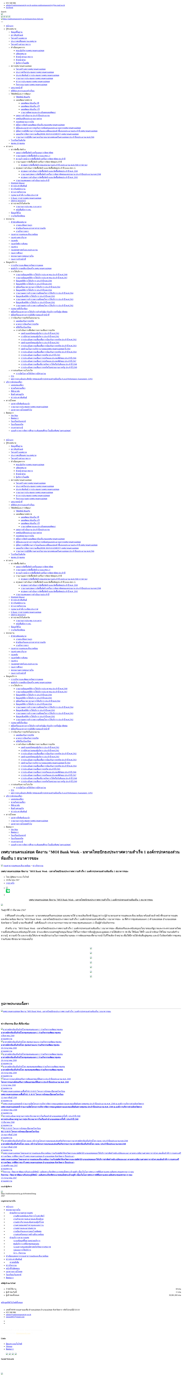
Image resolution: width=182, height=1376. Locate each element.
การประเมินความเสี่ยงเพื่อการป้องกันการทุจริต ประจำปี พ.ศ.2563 (49, 346)
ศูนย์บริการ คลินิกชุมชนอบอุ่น (26, 1244)
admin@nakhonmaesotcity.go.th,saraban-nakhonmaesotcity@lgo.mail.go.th (35, 5)
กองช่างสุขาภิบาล (18, 237)
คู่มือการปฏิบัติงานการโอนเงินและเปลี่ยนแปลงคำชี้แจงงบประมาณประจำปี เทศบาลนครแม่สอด (56, 131)
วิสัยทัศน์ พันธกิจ (23, 97)
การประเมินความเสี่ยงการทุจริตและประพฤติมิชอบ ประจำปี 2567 (48, 361)
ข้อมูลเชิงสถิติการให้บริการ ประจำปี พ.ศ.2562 (35, 302)
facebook (9, 7)
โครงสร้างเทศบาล (19, 38)
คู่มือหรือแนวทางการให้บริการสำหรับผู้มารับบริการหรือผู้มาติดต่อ (39, 312)
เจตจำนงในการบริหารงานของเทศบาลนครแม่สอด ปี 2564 (45, 349)
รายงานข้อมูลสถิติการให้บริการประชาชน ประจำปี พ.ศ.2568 (41, 275)
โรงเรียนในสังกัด (18, 140)
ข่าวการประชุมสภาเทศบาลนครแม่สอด (33, 81)
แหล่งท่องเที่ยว (17, 385)
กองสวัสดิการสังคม (19, 244)
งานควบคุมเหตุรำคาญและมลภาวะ (28, 1225)
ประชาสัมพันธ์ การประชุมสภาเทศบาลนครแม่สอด (37, 75)
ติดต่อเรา (15, 418)
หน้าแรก (9, 26)
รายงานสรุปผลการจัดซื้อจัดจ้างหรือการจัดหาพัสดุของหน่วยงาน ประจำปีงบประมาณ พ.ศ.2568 (61, 174)
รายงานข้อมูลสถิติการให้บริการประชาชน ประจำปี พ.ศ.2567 (41, 278)
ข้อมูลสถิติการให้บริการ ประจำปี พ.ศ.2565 (34, 284)
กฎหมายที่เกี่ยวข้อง (19, 309)
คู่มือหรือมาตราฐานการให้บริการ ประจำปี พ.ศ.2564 (38, 287)
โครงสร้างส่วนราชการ (21, 44)
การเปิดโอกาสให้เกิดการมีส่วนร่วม (31, 373)
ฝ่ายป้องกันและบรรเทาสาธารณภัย (31, 228)
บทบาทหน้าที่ (16, 88)
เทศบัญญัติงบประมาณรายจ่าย (29, 119)
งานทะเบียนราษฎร (24, 225)
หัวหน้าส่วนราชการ (24, 57)
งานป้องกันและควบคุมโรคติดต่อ (27, 1231)
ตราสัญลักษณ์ (17, 35)
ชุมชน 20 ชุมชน (18, 143)
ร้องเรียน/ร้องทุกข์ (13, 1275)
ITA (12, 376)
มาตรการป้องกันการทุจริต (27, 324)
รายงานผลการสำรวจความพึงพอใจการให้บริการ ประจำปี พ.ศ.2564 (44, 293)
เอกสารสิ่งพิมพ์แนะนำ (20, 404)
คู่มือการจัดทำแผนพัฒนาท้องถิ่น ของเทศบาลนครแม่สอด (40, 125)
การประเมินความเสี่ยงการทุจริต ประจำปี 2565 (40, 355)
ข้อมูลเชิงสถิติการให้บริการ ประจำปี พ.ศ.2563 (35, 296)
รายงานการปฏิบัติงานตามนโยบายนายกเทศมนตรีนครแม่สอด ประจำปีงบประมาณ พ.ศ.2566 (55, 137)
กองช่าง (14, 247)
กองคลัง (14, 240)
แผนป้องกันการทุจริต (25, 321)
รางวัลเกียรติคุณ (18, 216)
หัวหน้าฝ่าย (21, 60)
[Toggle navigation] (2, 21)
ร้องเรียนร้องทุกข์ (18, 421)
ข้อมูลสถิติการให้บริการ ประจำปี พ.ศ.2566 (34, 281)
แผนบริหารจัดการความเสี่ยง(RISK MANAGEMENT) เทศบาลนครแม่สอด (47, 134)
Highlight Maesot (18, 183)
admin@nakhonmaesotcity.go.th (18, 1315)
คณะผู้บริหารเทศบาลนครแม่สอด (30, 50)
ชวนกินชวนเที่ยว (18, 388)
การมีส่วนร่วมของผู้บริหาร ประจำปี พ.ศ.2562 (40, 336)
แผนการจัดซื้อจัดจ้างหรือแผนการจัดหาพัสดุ (34, 153)
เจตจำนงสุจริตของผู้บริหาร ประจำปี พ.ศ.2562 (40, 333)
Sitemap (9, 1346)
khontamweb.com (23, 1333)
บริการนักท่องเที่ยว (14, 382)
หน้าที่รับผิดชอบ (13, 1268)
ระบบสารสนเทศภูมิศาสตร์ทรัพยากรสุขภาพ (32, 1247)
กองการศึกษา (17, 253)
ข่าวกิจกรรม (38, 866)
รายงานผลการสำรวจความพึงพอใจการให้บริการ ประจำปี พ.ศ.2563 (44, 299)
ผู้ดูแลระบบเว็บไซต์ (14, 1344)
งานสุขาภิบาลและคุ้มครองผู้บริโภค (28, 1222)
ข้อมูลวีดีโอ (16, 213)
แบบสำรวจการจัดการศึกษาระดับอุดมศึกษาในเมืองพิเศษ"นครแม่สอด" (41, 431)
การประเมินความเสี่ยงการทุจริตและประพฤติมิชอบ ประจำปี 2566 (48, 358)
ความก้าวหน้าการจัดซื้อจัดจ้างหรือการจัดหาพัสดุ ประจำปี (40, 159)
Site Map (14, 415)
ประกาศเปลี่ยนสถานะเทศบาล (23, 41)
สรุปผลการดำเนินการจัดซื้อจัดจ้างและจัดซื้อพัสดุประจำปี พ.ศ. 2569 (49, 171)
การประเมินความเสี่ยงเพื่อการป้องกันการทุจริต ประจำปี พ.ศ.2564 (49, 352)
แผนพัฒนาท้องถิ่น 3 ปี (30, 109)
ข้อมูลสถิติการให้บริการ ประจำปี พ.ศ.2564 (34, 290)
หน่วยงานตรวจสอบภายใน (22, 256)
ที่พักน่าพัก (15, 391)
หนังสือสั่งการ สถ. (23, 210)
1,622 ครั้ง (10, 883)
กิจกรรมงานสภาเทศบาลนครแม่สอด (31, 85)
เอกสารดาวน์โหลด (14, 1271)
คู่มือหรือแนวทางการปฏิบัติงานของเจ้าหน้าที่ (30, 315)
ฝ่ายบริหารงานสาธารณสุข (21, 1213)
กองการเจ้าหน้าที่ (18, 259)
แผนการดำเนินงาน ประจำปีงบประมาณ (33, 115)
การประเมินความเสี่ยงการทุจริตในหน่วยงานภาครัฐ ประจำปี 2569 (49, 367)
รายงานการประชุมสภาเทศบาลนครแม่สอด (34, 78)
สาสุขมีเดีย (14, 1262)
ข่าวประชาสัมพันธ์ (19, 186)
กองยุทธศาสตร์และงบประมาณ (24, 250)
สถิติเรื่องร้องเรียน (23, 327)
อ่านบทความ (6, 1039)
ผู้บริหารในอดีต (22, 63)
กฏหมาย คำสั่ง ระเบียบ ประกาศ (24, 195)
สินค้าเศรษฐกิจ (17, 394)
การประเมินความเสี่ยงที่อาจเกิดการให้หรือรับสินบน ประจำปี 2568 (49, 364)
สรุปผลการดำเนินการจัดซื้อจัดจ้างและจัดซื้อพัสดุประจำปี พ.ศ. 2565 (49, 177)
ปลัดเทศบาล (21, 54)
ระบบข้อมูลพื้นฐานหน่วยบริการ (26, 1241)
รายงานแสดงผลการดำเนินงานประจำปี (32, 180)
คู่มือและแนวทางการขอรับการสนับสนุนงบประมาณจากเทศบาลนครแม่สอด (48, 128)
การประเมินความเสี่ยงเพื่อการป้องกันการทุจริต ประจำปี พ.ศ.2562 (49, 339)
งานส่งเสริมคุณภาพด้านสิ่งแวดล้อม (28, 1234)
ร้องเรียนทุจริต (17, 424)
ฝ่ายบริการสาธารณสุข (19, 1237)
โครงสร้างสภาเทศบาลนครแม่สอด (31, 69)
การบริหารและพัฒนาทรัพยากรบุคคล (27, 265)
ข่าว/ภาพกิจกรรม (18, 192)
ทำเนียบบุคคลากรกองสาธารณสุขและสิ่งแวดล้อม (27, 1256)
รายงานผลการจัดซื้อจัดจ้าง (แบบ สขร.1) (33, 156)
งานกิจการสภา (22, 231)
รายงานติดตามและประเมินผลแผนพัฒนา (38, 112)
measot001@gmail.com (15, 1317)
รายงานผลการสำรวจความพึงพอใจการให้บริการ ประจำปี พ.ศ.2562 (44, 305)
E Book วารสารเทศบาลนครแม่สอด (26, 198)
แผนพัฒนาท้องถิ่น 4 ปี (30, 106)
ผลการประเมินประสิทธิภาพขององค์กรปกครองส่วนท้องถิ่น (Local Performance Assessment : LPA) (52, 379)
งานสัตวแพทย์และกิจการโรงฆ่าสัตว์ (28, 1216)
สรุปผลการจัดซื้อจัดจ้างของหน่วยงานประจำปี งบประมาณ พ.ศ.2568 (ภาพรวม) (54, 165)
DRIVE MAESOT (18, 201)
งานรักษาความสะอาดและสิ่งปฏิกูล (28, 1219)
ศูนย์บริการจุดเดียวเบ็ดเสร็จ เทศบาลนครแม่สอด (31, 268)
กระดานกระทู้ (17, 427)
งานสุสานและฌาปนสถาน (24, 1228)
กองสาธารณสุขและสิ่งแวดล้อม (24, 234)
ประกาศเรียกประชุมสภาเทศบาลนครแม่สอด (35, 72)
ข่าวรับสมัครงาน (18, 189)
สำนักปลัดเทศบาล (18, 222)
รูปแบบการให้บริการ (22, 1250)
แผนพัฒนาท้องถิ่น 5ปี (30, 103)
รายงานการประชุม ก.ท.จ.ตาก (29, 206)
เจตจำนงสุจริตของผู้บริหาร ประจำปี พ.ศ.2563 (40, 343)
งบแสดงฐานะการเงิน (25, 122)
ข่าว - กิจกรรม (19, 1253)
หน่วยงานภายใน (13, 1210)
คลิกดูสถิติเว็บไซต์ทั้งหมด (12, 1302)
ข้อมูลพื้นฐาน (16, 32)
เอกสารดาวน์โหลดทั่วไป (21, 410)
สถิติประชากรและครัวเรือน (22, 91)
